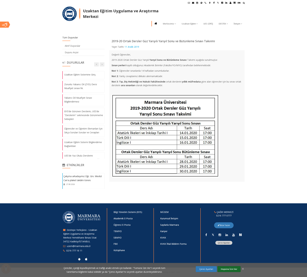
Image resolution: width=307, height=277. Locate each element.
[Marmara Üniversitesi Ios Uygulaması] (86, 259)
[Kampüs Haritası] (209, 2)
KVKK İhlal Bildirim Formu (173, 243)
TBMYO (118, 231)
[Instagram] (219, 234)
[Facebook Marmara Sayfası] (213, 2)
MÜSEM (164, 212)
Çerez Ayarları (224, 243)
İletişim (237, 23)
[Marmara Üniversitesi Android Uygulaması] (79, 259)
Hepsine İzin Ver (229, 269)
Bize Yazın (225, 225)
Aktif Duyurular (72, 45)
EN (239, 2)
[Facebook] (206, 234)
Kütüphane (119, 250)
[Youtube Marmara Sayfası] (230, 2)
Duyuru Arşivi (71, 52)
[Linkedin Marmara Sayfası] (226, 2)
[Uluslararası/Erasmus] (201, 2)
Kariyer (163, 231)
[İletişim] (205, 2)
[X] (213, 234)
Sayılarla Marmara (169, 224)
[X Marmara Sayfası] (218, 2)
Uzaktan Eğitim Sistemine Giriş (80, 74)
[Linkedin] (226, 234)
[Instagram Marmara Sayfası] (222, 2)
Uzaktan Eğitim (189, 23)
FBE (116, 243)
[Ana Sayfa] (155, 24)
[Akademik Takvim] (197, 2)
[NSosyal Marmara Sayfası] (234, 2)
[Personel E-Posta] (193, 2)
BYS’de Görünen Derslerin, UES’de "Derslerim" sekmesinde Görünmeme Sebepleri (83, 115)
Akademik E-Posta (123, 218)
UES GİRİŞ (208, 23)
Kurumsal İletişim (169, 218)
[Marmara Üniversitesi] (69, 14)
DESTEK (222, 23)
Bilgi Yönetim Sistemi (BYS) (128, 212)
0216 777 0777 (224, 215)
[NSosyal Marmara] (240, 234)
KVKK (163, 237)
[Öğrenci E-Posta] (188, 2)
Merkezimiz (168, 23)
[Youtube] (233, 234)
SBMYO (118, 237)
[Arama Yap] (243, 3)
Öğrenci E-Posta (122, 224)
